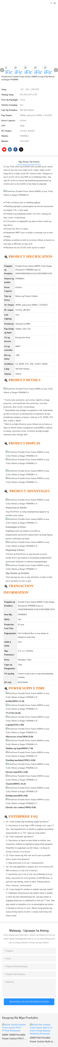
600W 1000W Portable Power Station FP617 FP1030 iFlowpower (13, 1037)
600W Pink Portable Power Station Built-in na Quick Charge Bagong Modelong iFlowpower (41, 1040)
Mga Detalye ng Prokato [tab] (29, 162)
